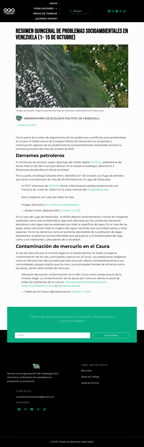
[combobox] (79, 11)
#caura (87, 282)
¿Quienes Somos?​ (46, 18)
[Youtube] (116, 11)
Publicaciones (44, 8)
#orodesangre (74, 282)
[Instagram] (120, 11)
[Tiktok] (124, 11)
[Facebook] (109, 11)
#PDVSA (54, 185)
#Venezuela (99, 282)
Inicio (53, 3)
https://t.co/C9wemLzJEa (37, 285)
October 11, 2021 (81, 291)
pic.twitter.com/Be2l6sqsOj (62, 204)
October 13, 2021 (70, 210)
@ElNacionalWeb (69, 285)
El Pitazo (96, 162)
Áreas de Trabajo (45, 13)
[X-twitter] (113, 11)
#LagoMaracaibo (98, 189)
